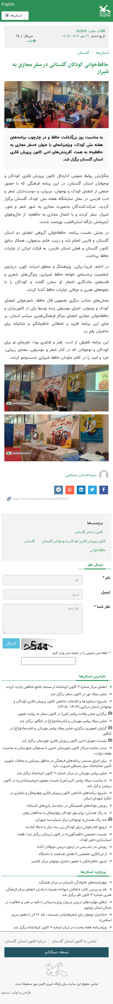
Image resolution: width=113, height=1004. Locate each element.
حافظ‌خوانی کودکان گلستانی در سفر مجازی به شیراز (60, 68)
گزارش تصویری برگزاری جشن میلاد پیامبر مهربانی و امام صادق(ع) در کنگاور (61, 731)
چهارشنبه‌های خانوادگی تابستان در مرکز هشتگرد (73, 882)
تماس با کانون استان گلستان (74, 941)
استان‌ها (16, 15)
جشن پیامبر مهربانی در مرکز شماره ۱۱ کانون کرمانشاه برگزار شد (62, 773)
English (7, 4)
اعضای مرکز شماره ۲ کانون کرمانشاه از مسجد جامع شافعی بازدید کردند (56, 687)
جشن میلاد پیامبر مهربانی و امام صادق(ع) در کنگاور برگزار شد (63, 721)
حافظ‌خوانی (98, 550)
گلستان (83, 53)
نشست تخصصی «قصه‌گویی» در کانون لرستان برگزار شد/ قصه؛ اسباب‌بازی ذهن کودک (64, 837)
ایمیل (105, 592)
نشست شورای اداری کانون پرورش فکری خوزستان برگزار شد (64, 741)
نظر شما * (102, 607)
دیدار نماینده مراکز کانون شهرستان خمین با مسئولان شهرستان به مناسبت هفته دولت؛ (57, 750)
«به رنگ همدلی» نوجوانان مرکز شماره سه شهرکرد (71, 820)
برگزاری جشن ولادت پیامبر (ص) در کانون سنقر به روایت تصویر (62, 714)
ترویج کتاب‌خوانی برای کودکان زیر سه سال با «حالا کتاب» (66, 827)
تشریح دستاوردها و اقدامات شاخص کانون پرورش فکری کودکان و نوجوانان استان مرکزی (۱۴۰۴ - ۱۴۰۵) (63, 704)
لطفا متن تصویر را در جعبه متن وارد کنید (81, 653)
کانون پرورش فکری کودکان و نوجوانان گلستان (74, 541)
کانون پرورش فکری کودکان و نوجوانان (75, 11)
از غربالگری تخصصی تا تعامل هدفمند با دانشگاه (73, 854)
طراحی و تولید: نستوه (16, 992)
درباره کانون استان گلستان (25, 941)
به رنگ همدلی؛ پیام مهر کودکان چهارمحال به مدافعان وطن (65, 813)
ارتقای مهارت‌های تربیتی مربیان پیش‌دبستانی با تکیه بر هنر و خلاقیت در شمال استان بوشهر (58, 904)
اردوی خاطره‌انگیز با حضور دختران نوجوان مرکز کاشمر (69, 861)
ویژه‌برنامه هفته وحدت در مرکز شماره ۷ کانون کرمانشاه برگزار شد (60, 927)
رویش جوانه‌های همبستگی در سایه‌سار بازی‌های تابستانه (67, 805)
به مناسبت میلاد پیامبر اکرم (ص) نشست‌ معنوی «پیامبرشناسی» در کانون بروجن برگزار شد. (57, 783)
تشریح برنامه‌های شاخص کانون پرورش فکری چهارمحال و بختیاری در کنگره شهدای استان (61, 795)
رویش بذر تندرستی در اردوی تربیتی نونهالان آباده (72, 847)
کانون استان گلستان (89, 532)
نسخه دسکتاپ (57, 952)
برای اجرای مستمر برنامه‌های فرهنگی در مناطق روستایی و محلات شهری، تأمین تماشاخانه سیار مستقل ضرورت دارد (57, 763)
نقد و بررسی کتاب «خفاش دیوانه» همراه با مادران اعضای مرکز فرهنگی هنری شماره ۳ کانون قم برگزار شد (59, 892)
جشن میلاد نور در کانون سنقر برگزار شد (78, 694)
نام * (106, 578)
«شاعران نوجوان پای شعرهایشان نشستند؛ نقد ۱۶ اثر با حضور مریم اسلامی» (62, 917)
